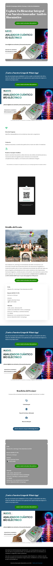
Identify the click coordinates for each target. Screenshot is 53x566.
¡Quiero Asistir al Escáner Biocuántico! (26, 23)
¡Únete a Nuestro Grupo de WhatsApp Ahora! (26, 428)
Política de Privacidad (37, 563)
